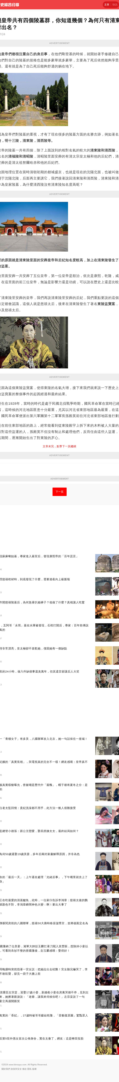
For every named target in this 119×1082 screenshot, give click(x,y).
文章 (106, 4)
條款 (24, 1069)
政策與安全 (16, 1069)
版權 (34, 1069)
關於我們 (6, 1069)
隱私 (29, 1069)
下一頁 (60, 491)
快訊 (114, 4)
